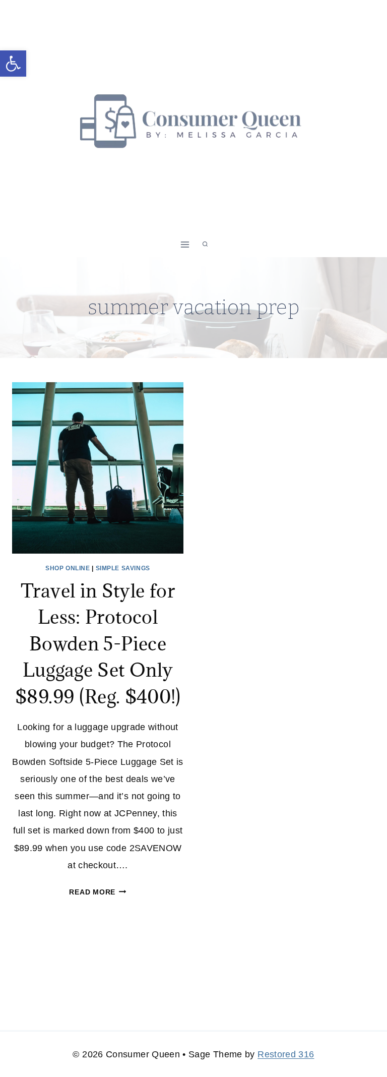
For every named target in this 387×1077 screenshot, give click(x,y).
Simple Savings (123, 568)
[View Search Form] (205, 244)
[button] (13, 63)
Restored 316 (285, 1054)
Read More (97, 892)
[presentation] (97, 468)
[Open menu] (185, 244)
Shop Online (67, 568)
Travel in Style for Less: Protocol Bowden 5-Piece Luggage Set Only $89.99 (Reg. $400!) (97, 643)
